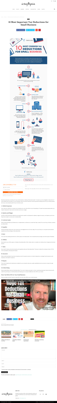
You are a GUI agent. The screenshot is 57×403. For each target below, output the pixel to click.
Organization (33, 9)
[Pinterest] (53, 1)
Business (22, 9)
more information (10, 195)
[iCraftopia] (28, 3)
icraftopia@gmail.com (22, 398)
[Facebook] (51, 1)
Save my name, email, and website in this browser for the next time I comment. (16, 369)
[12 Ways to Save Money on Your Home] (6, 334)
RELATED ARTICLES (24, 329)
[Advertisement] (28, 14)
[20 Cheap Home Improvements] (28, 334)
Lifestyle (27, 9)
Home (13, 9)
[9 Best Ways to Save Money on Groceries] (40, 334)
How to (17, 9)
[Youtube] (55, 1)
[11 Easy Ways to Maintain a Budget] (17, 334)
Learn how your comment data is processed (24, 374)
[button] (54, 9)
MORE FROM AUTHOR (32, 329)
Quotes (43, 9)
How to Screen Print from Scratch (7, 324)
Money (39, 9)
